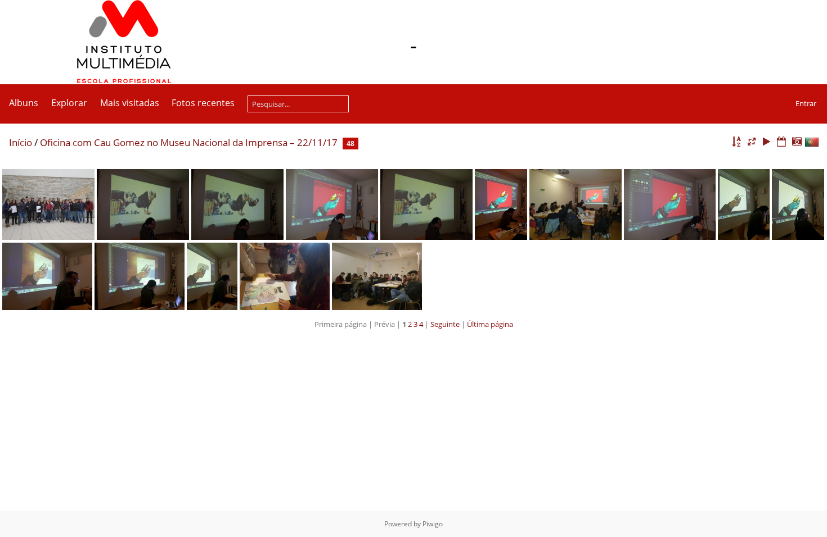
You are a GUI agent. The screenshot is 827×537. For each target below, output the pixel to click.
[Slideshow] (767, 142)
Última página (490, 324)
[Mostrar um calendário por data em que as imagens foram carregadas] (781, 142)
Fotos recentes (203, 103)
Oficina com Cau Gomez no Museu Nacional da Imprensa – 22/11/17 (189, 142)
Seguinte (445, 324)
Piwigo (433, 524)
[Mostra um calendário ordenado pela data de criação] (796, 142)
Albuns (23, 103)
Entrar (805, 103)
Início (20, 142)
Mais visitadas (129, 103)
